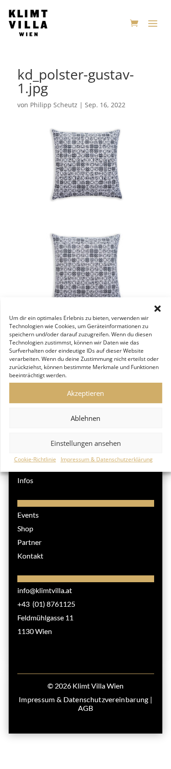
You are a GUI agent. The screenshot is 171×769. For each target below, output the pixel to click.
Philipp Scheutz (54, 104)
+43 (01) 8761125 (46, 603)
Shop (25, 528)
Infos (25, 480)
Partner (29, 542)
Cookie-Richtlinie (35, 459)
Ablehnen (85, 418)
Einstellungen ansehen (86, 443)
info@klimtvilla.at (44, 590)
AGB (85, 708)
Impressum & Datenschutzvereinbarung (84, 699)
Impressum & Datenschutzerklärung (107, 459)
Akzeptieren (85, 393)
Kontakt (30, 555)
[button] (157, 308)
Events (28, 514)
